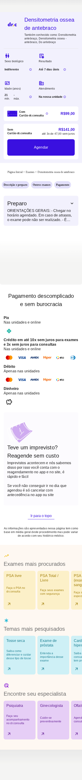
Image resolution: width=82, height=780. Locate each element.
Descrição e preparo (15, 184)
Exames (30, 172)
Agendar (41, 147)
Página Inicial (15, 172)
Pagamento (62, 184)
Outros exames (42, 184)
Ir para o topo (41, 516)
